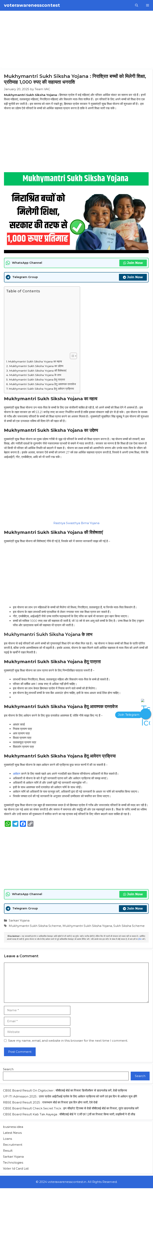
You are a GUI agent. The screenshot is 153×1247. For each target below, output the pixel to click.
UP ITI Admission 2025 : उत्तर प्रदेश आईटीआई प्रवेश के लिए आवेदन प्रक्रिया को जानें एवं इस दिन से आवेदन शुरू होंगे (70, 1096)
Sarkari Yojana (19, 920)
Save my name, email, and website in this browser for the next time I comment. (68, 1040)
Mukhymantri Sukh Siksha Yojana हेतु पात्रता (37, 379)
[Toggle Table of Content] (71, 356)
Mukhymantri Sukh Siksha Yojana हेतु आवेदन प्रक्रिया (41, 388)
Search (8, 1069)
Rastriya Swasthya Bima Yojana (76, 523)
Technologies (13, 1162)
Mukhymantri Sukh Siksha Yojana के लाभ (35, 375)
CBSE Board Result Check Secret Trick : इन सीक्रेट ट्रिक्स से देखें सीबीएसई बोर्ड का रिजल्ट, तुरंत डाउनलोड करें (71, 1108)
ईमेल (140, 939)
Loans (7, 1139)
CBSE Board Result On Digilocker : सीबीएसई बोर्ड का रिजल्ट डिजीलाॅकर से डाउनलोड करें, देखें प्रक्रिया (65, 1090)
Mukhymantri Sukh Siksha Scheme (35, 926)
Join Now (135, 263)
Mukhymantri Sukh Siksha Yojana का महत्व (35, 361)
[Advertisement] (76, 40)
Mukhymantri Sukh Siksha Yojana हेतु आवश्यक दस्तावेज (42, 384)
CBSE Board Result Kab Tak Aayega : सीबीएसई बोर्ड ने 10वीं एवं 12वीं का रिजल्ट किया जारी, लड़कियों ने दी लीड (69, 1114)
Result (8, 1150)
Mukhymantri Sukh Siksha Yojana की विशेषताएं (37, 370)
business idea (13, 1127)
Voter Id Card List (16, 1168)
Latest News (12, 1133)
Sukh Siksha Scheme (129, 926)
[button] (136, 5)
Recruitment (12, 1145)
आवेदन (16, 774)
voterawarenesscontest (32, 5)
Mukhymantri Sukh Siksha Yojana (87, 926)
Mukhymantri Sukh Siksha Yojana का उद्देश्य (36, 366)
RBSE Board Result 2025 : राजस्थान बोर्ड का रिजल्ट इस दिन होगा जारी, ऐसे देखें (50, 1102)
